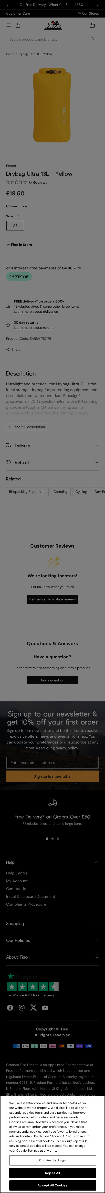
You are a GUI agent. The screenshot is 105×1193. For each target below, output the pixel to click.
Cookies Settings (52, 1160)
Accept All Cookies (52, 1185)
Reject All (52, 1173)
